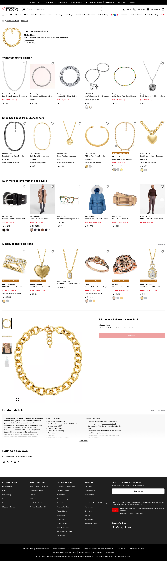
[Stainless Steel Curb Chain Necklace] (42, 76)
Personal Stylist (62, 511)
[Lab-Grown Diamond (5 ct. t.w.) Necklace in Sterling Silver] (14, 76)
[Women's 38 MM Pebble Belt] (14, 199)
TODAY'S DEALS (34, 2)
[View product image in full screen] (17, 399)
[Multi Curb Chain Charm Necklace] (124, 136)
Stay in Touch (61, 515)
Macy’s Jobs (89, 507)
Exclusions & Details (126, 513)
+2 (49, 230)
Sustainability (89, 519)
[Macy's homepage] (3, 21)
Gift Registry (61, 535)
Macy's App (61, 495)
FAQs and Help (7, 486)
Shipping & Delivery (8, 507)
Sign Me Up (138, 491)
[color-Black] (4, 229)
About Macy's (89, 486)
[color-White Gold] (7, 301)
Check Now (138, 513)
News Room (88, 511)
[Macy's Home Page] (10, 9)
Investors (87, 499)
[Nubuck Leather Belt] (124, 199)
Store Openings (62, 523)
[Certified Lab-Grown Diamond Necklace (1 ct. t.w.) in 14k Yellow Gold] (69, 264)
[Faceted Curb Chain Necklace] (14, 136)
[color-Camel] (31, 229)
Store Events (61, 519)
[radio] (86, 107)
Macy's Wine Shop (63, 507)
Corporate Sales (90, 490)
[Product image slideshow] (48, 360)
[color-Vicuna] (42, 229)
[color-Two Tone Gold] (4, 301)
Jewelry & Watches (12, 20)
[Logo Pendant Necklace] (69, 136)
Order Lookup (6, 495)
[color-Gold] (90, 107)
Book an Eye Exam (63, 527)
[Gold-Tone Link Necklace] (42, 136)
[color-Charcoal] (35, 229)
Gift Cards (33, 495)
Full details (30, 42)
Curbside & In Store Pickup (66, 486)
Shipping (112, 435)
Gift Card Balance (35, 499)
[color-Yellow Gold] (94, 301)
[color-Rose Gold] (86, 301)
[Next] (162, 76)
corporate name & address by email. (119, 556)
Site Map (87, 515)
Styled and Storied (91, 523)
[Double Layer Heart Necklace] (152, 136)
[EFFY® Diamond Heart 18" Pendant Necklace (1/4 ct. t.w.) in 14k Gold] (42, 264)
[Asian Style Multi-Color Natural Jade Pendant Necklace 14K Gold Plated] (124, 76)
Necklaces (24, 20)
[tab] (7, 323)
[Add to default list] (24, 63)
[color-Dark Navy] (46, 229)
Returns (90, 437)
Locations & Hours (63, 490)
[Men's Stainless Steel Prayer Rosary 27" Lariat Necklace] (97, 76)
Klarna (4, 490)
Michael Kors (29, 35)
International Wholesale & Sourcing (96, 503)
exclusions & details (109, 424)
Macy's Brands (62, 503)
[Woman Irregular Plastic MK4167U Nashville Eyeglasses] (69, 199)
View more (84, 441)
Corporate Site (89, 495)
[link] (14, 98)
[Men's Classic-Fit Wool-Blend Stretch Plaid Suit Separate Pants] (152, 199)
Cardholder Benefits (36, 490)
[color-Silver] (86, 107)
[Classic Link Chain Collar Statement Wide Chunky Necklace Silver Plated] (69, 76)
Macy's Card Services (37, 503)
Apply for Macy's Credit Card (39, 486)
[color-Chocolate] (7, 229)
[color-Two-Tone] (114, 169)
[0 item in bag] (163, 9)
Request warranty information (58, 437)
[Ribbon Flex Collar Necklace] (97, 136)
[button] (42, 360)
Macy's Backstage (63, 499)
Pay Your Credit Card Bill (38, 507)
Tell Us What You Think (64, 531)
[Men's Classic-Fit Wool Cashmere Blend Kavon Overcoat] (42, 199)
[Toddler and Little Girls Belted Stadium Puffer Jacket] (97, 199)
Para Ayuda (6, 499)
